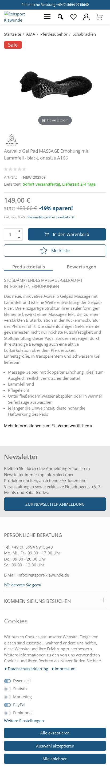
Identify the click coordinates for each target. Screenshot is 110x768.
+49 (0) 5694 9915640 (72, 4)
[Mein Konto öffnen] (86, 17)
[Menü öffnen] (47, 17)
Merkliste (60, 251)
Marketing (22, 696)
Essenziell (22, 680)
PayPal (19, 704)
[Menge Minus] (19, 237)
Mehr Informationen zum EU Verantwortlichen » (48, 425)
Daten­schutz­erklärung (28, 668)
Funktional (23, 712)
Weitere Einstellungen (24, 720)
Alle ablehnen (55, 758)
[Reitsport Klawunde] (20, 20)
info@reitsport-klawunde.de (43, 575)
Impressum (65, 668)
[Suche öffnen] (60, 17)
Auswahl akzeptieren (55, 746)
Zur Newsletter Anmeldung (55, 504)
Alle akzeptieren (55, 733)
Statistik (20, 688)
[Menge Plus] (19, 231)
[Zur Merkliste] (73, 17)
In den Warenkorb (71, 234)
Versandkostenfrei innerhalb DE (51, 217)
